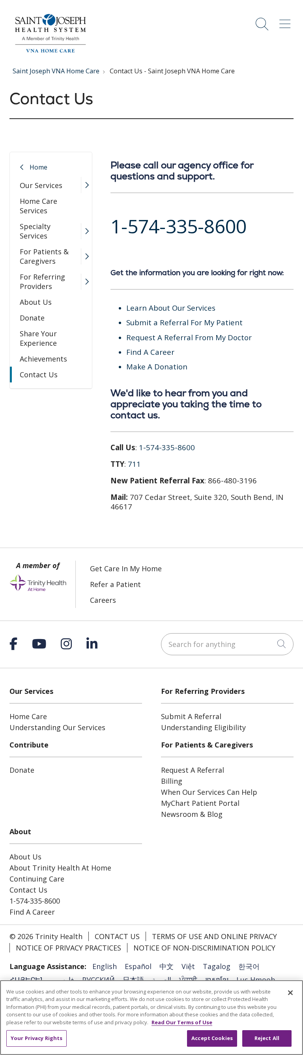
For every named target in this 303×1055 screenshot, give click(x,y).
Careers (103, 600)
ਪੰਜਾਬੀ (188, 979)
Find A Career (32, 912)
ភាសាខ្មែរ (216, 979)
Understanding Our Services (57, 727)
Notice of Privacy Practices (68, 947)
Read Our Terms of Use (182, 1022)
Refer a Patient (115, 584)
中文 (166, 966)
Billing (171, 781)
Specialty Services (35, 231)
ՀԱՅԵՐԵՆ (27, 979)
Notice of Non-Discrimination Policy (204, 947)
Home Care (28, 716)
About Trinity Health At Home (60, 867)
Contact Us (39, 374)
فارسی (63, 979)
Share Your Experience (38, 338)
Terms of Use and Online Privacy (214, 936)
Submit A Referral (191, 716)
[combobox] (227, 644)
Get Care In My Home (126, 568)
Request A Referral (192, 770)
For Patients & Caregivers (44, 256)
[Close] (290, 992)
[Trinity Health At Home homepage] (49, 54)
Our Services (41, 185)
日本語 (133, 979)
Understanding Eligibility (203, 727)
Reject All (266, 1038)
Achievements (43, 358)
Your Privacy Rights (36, 1038)
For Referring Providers (42, 281)
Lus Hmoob (255, 979)
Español (138, 966)
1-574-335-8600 (34, 901)
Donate (32, 317)
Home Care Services (38, 205)
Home (38, 167)
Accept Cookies (212, 1038)
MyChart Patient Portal (200, 803)
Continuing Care (36, 879)
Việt (188, 966)
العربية (161, 979)
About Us (36, 302)
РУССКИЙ (98, 979)
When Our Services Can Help (209, 792)
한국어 (249, 966)
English (104, 966)
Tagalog (216, 966)
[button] (286, 21)
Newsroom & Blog (192, 814)
